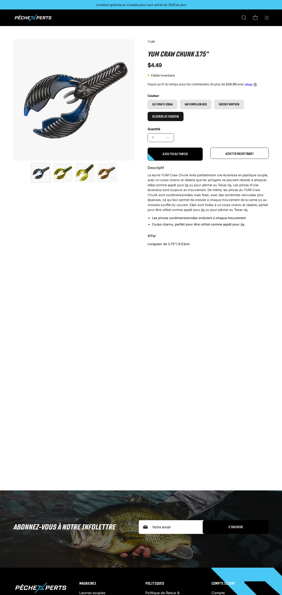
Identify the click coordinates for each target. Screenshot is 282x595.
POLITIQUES (154, 583)
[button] (244, 17)
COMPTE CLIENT (223, 583)
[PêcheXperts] (33, 18)
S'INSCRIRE (235, 527)
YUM (151, 41)
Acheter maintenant (240, 154)
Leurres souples (92, 593)
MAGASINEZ (87, 583)
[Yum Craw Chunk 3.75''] (41, 173)
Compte (218, 593)
